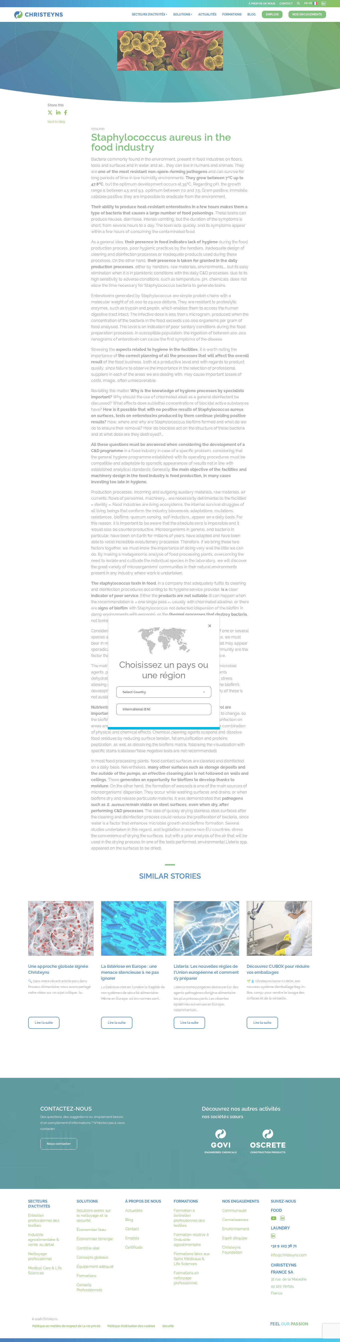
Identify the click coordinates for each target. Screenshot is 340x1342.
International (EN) (136, 709)
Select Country (134, 692)
